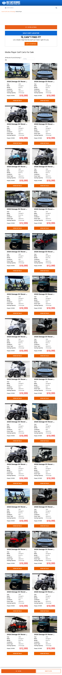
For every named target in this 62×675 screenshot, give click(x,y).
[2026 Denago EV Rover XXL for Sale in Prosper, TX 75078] (17, 211)
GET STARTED (31, 44)
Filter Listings (32, 27)
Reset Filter (48, 671)
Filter (19, 671)
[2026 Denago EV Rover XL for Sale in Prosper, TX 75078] (17, 83)
